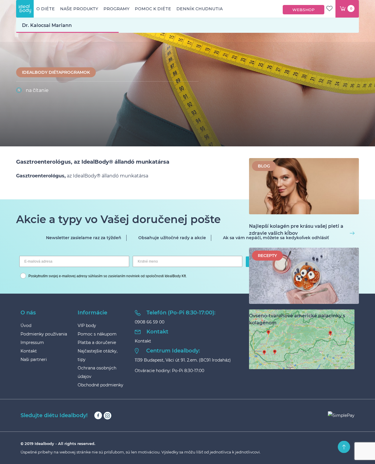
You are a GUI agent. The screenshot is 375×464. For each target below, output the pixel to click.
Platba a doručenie (97, 342)
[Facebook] (98, 416)
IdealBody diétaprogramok (56, 72)
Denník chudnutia (199, 8)
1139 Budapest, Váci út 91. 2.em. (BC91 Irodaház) (183, 360)
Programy (116, 8)
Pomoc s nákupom (97, 334)
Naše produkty (79, 8)
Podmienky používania (44, 334)
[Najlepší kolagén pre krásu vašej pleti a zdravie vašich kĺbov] (304, 187)
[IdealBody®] (25, 9)
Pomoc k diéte (153, 8)
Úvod (26, 325)
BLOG (264, 166)
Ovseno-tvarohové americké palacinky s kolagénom (297, 319)
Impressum (32, 342)
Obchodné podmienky (100, 385)
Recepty (267, 255)
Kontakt (29, 351)
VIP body (87, 325)
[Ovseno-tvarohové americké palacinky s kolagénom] (304, 277)
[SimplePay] (341, 415)
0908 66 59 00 (149, 322)
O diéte (45, 8)
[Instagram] (107, 416)
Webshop (303, 9)
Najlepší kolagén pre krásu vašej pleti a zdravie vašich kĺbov (296, 229)
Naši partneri (34, 359)
